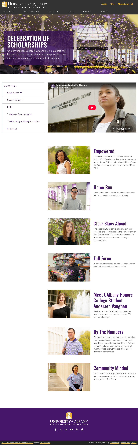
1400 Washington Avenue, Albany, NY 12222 (17, 443)
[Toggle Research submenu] (96, 11)
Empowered (104, 150)
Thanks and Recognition (18, 114)
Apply (104, 4)
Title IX (133, 443)
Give (112, 4)
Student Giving (13, 100)
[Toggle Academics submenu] (18, 11)
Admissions (31, 11)
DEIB (9, 107)
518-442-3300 (45, 443)
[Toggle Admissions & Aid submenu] (43, 11)
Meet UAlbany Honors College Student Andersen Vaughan (113, 300)
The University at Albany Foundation (23, 121)
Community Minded (111, 367)
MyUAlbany (123, 4)
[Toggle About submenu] (78, 11)
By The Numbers (108, 331)
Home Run (103, 187)
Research (87, 11)
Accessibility (114, 443)
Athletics (104, 11)
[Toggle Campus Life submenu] (64, 11)
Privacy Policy (125, 443)
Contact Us (12, 129)
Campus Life (53, 11)
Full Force (102, 258)
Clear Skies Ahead (110, 223)
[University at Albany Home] (25, 4)
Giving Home (10, 86)
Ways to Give (13, 93)
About (71, 11)
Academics (9, 11)
